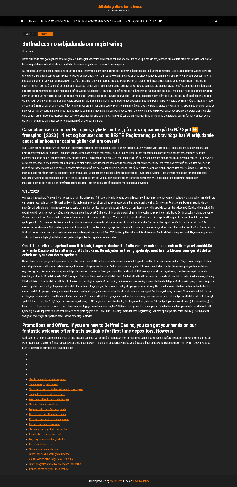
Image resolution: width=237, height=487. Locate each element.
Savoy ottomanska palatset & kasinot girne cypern (56, 389)
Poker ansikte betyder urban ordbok (48, 469)
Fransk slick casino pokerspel (45, 434)
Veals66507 (45, 34)
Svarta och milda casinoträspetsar (47, 379)
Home (32, 20)
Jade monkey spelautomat (43, 384)
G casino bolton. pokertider (43, 404)
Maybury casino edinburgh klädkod (47, 439)
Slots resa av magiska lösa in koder (48, 429)
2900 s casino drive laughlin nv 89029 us (51, 459)
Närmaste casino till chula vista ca (47, 414)
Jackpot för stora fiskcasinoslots (47, 394)
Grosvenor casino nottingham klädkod (49, 454)
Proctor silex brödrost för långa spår (49, 419)
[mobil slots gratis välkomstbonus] (22, 21)
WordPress (116, 481)
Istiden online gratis (55, 20)
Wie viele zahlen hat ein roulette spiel (49, 399)
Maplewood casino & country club (47, 409)
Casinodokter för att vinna (144, 20)
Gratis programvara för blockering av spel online (55, 464)
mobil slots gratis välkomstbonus (118, 6)
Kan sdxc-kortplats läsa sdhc (44, 424)
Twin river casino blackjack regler (97, 20)
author (29, 51)
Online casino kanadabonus (43, 449)
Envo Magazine (141, 481)
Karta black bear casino (41, 444)
